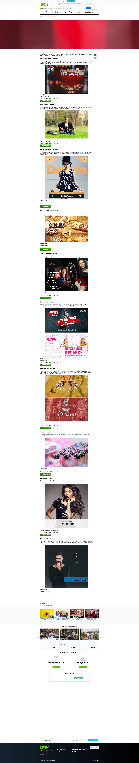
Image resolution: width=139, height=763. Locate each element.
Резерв (56, 667)
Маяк (82, 643)
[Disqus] (69, 696)
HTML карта (59, 751)
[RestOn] (41, 8)
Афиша (64, 1)
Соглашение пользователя (76, 746)
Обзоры (59, 1)
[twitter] (96, 58)
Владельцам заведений (61, 749)
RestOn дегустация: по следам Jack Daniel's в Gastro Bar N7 (47, 619)
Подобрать (92, 740)
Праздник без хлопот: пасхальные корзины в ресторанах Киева (62, 619)
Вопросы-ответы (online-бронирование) (78, 749)
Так (88, 7)
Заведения (43, 1)
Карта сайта (74, 751)
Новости (55, 1)
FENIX (42, 643)
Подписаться (79, 678)
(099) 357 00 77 (42, 754)
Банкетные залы (49, 1)
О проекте (58, 746)
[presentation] (96, 606)
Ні (94, 7)
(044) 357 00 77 (95, 3)
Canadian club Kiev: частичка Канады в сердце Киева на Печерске (91, 619)
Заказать (83, 667)
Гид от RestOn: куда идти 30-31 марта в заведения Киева (77, 619)
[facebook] (96, 55)
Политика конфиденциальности (77, 747)
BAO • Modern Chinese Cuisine (67, 643)
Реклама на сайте (60, 747)
